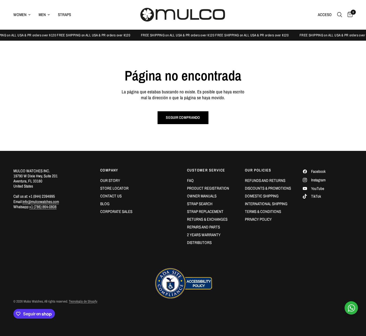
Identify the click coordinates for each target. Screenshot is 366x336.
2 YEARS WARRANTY (204, 235)
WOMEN (20, 14)
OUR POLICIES (258, 170)
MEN (42, 14)
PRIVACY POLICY (258, 219)
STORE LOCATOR (114, 188)
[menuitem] (24, 15)
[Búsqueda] (339, 14)
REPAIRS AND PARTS (203, 227)
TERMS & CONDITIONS (263, 211)
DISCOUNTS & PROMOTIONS (268, 188)
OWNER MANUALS (201, 196)
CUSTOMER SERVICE (206, 170)
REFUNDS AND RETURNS (265, 180)
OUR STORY (110, 180)
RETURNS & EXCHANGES (207, 219)
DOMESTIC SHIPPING (262, 196)
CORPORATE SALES (116, 211)
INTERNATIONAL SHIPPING (266, 204)
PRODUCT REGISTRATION (208, 188)
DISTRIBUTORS (199, 242)
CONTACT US (111, 196)
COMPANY (109, 170)
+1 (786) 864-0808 (43, 206)
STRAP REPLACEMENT (205, 211)
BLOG (105, 204)
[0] (349, 14)
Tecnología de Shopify (83, 301)
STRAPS (64, 14)
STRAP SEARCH (199, 204)
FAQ (190, 180)
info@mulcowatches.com (41, 201)
